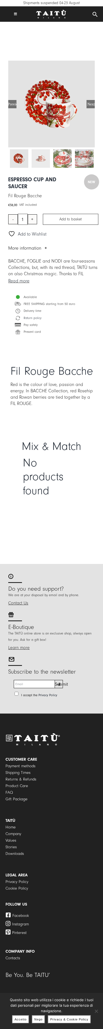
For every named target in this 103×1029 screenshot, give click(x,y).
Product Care (16, 786)
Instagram (20, 924)
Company (13, 833)
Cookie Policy (16, 888)
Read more (18, 280)
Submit (59, 684)
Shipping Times (17, 772)
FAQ (9, 792)
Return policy (32, 318)
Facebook (20, 915)
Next (91, 104)
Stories (11, 847)
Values (10, 840)
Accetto (21, 1019)
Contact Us (18, 603)
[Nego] (96, 1011)
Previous (12, 104)
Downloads (14, 853)
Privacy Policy (47, 695)
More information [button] (24, 248)
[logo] (51, 12)
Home (10, 827)
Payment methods (20, 766)
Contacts (12, 958)
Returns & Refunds (20, 779)
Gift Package (16, 799)
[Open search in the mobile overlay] (95, 14)
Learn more (19, 647)
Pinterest (19, 932)
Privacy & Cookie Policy (69, 1019)
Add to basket (70, 219)
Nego (38, 1019)
